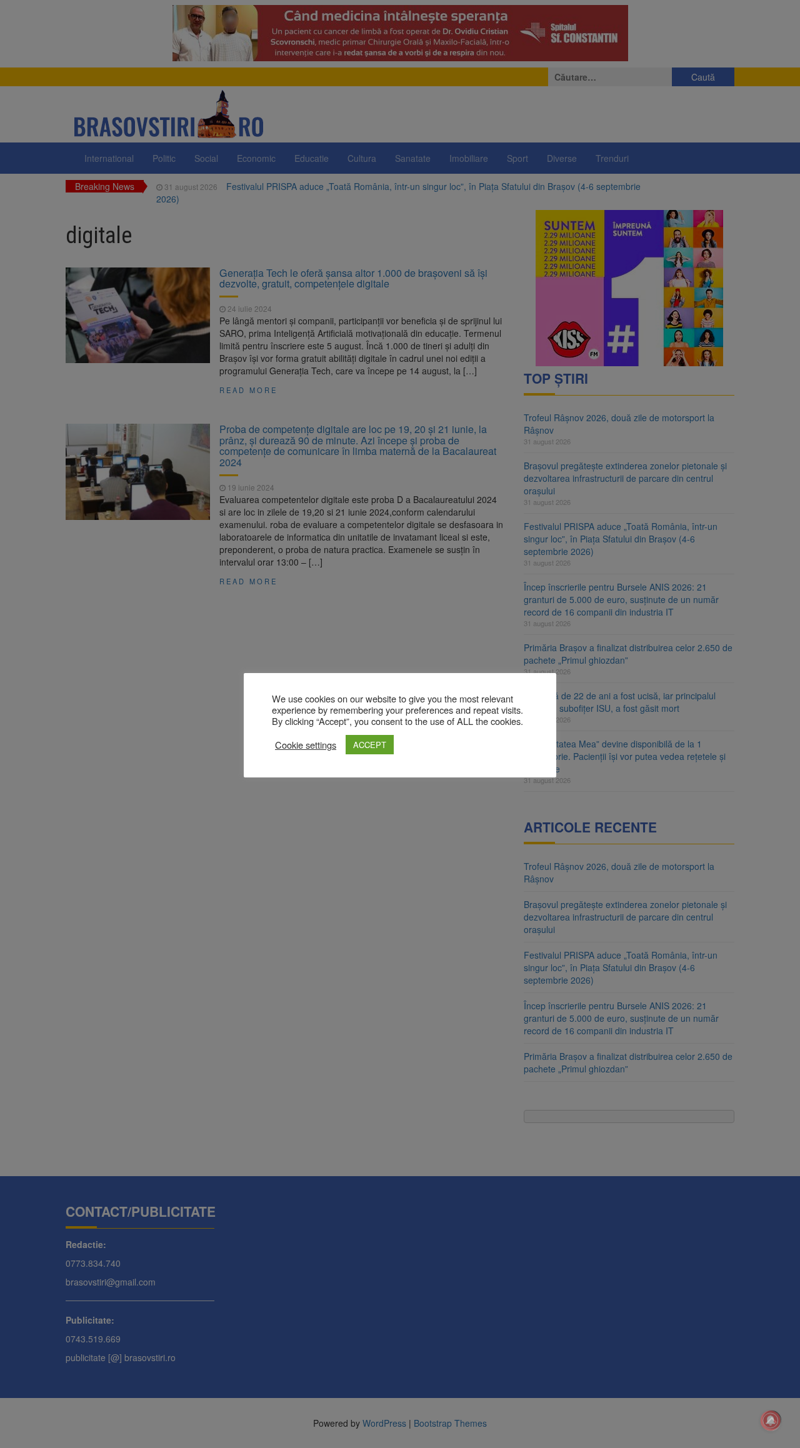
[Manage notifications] (771, 1421)
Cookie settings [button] (305, 745)
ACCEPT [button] (369, 745)
